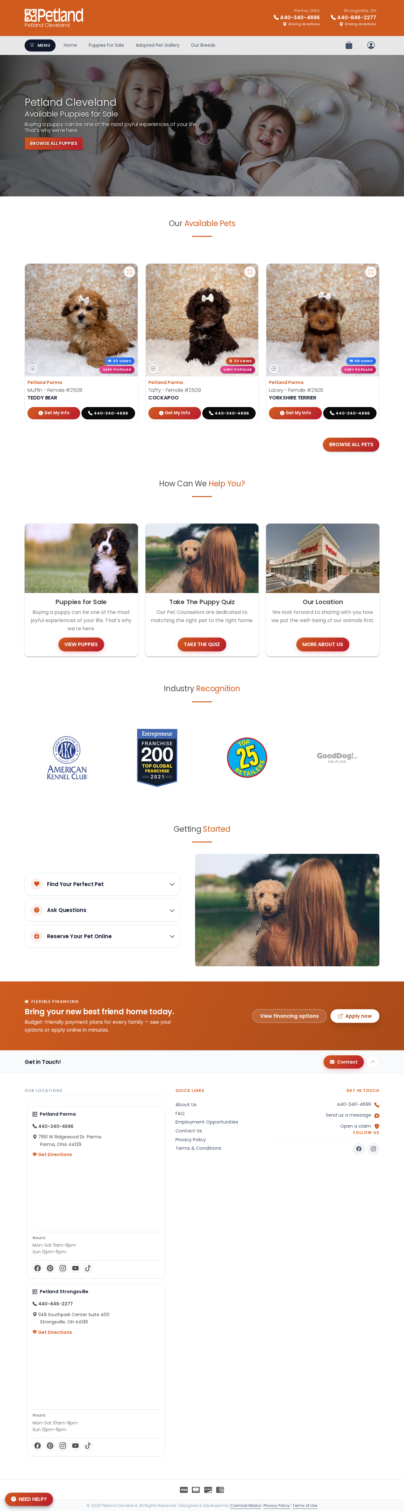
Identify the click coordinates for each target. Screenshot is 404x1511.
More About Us (322, 644)
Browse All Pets (351, 444)
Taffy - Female (174, 390)
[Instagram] (63, 1268)
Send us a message (348, 1115)
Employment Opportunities (206, 1122)
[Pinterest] (50, 1268)
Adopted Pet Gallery (158, 45)
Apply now (358, 1016)
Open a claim (355, 1126)
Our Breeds (203, 45)
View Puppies (81, 644)
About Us (186, 1104)
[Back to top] (373, 1062)
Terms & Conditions (198, 1148)
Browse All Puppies (53, 143)
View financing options (289, 1016)
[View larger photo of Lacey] (371, 272)
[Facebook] (38, 1268)
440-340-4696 (354, 1104)
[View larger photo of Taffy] (250, 272)
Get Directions (54, 1154)
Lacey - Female (296, 390)
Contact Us (188, 1131)
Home (70, 45)
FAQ (180, 1113)
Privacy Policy (190, 1139)
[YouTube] (75, 1268)
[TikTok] (88, 1268)
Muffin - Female (54, 390)
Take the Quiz (202, 644)
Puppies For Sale (106, 45)
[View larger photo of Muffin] (129, 272)
